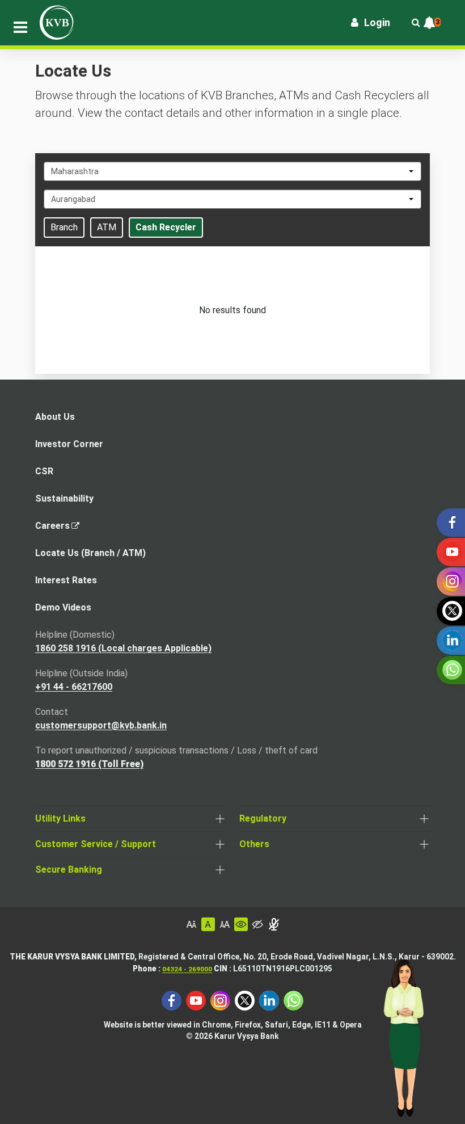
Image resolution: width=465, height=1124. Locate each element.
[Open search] (415, 22)
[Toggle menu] (20, 27)
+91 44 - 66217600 (73, 686)
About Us (55, 416)
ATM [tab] (106, 227)
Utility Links (60, 818)
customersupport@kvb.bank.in (101, 725)
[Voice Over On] (274, 924)
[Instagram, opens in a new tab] (220, 999)
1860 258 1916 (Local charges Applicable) (123, 648)
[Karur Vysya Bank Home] (56, 22)
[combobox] (232, 171)
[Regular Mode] (241, 924)
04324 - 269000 (187, 969)
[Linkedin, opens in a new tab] (269, 999)
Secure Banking (68, 869)
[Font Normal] (208, 924)
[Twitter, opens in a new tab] (245, 999)
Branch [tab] (64, 227)
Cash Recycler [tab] (166, 227)
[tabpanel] (232, 310)
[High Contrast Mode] (257, 924)
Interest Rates (66, 580)
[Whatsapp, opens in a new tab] (293, 999)
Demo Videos (63, 607)
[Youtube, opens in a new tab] (196, 999)
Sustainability (64, 498)
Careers (55, 529)
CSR (44, 471)
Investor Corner (69, 444)
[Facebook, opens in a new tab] (171, 999)
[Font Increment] (224, 924)
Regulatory (262, 818)
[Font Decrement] (191, 924)
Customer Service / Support (95, 844)
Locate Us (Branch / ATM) (90, 553)
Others (254, 844)
